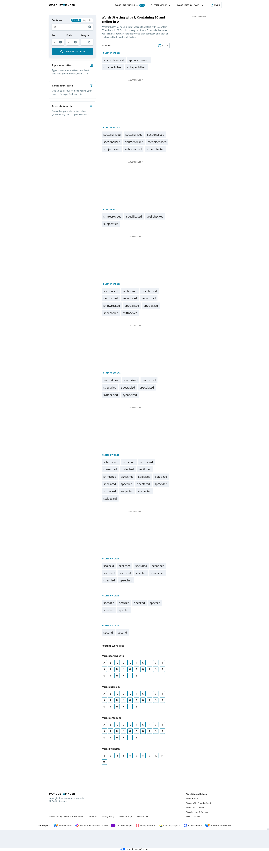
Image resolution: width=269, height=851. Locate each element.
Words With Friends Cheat (198, 803)
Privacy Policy (107, 816)
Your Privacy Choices (138, 849)
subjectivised (111, 149)
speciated (109, 484)
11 (162, 755)
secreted (109, 573)
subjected (127, 491)
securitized (149, 298)
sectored (125, 573)
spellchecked (155, 216)
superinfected (155, 149)
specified (126, 484)
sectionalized (111, 142)
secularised (149, 291)
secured (124, 603)
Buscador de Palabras (221, 825)
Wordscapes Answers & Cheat (94, 825)
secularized (110, 298)
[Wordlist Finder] (62, 794)
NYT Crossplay (193, 816)
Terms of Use (142, 816)
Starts (55, 35)
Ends (69, 35)
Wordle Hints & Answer (197, 812)
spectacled (128, 387)
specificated (134, 216)
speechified (110, 313)
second (108, 632)
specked (108, 610)
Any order (87, 20)
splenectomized (139, 60)
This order (76, 20)
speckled (109, 580)
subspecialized (136, 67)
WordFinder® (65, 825)
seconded (158, 566)
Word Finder (192, 798)
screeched (110, 469)
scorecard (146, 462)
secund (122, 632)
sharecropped (112, 216)
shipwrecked (111, 306)
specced (155, 603)
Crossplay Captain (171, 825)
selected (140, 573)
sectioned (145, 469)
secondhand (111, 380)
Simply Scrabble (147, 825)
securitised (130, 298)
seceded (108, 603)
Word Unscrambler (195, 807)
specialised (132, 306)
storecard (109, 491)
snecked (139, 603)
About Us (93, 816)
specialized (151, 306)
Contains (57, 20)
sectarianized (133, 135)
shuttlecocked (134, 142)
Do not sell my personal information (66, 816)
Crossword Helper (123, 825)
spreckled (161, 484)
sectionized (130, 291)
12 (104, 762)
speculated (147, 387)
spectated (143, 484)
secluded (141, 566)
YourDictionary (195, 825)
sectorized (149, 380)
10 (156, 755)
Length (85, 35)
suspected (144, 491)
